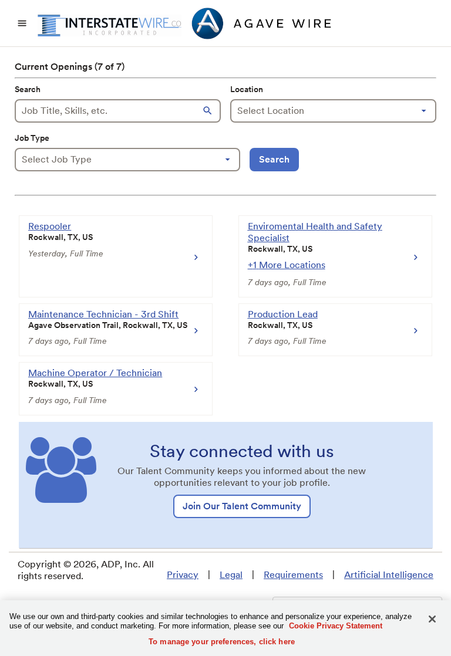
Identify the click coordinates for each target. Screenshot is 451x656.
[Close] (432, 619)
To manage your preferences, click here (222, 641)
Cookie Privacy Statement (335, 625)
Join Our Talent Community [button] (242, 506)
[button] (209, 110)
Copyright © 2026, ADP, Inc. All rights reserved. (86, 570)
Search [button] (274, 159)
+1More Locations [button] (286, 264)
